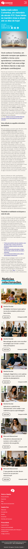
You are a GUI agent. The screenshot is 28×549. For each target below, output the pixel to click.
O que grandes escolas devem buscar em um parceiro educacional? (13, 473)
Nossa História (5, 496)
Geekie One (5, 507)
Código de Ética (5, 533)
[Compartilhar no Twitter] (15, 28)
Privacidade (5, 522)
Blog (2, 501)
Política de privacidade (7, 542)
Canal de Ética (5, 525)
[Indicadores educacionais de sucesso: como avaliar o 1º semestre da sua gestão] (14, 426)
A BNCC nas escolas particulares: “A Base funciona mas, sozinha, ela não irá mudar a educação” (14, 250)
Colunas (3, 24)
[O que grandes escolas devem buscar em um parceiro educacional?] (14, 459)
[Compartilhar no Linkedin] (18, 28)
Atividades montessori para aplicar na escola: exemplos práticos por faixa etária (14, 311)
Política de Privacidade (7, 527)
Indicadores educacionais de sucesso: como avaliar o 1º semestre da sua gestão (12, 441)
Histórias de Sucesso (6, 519)
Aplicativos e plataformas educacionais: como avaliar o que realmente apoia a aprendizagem (14, 409)
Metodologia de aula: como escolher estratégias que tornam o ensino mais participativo (15, 344)
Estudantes (4, 512)
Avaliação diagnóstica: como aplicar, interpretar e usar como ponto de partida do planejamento (15, 376)
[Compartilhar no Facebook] (12, 28)
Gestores (3, 510)
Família (3, 514)
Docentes (3, 516)
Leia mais (6, 317)
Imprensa (3, 499)
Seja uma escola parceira (7, 503)
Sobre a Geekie (6, 494)
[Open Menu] (25, 2)
